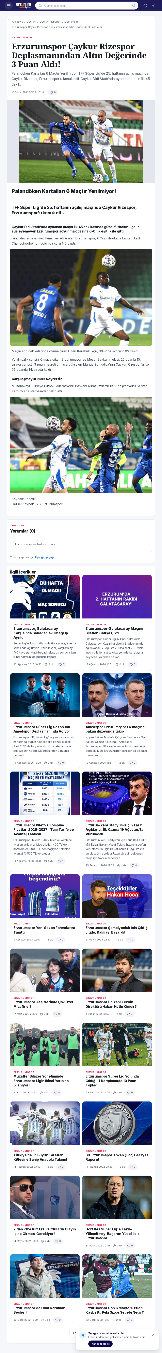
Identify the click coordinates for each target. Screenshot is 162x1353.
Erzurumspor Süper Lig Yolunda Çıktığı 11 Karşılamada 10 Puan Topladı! (112, 1080)
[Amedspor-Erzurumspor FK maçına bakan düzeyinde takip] (117, 695)
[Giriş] (153, 5)
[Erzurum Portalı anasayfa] (24, 5)
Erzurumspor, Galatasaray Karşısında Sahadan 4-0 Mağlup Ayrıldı (40, 632)
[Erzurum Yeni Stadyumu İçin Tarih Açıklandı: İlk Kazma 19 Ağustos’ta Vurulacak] (117, 793)
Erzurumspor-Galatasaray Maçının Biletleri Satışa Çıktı (115, 630)
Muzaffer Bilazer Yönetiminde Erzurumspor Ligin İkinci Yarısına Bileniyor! (41, 1080)
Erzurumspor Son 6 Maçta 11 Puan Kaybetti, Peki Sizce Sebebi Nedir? (115, 1310)
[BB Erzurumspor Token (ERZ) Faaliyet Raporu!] (117, 1123)
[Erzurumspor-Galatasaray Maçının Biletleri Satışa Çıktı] (117, 596)
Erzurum (31, 21)
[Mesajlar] (145, 5)
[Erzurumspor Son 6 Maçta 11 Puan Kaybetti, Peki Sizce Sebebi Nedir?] (117, 1276)
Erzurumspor (72, 21)
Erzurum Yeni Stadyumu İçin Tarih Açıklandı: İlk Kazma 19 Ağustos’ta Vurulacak (114, 829)
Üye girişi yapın (45, 557)
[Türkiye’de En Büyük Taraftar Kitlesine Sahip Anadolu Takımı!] (45, 1123)
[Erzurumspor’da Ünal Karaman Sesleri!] (45, 1276)
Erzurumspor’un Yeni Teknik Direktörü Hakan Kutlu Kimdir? (111, 1004)
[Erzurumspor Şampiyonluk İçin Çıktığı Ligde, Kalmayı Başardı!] (117, 896)
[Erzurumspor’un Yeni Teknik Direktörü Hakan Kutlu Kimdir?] (117, 970)
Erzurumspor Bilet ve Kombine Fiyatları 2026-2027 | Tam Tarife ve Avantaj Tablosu (43, 829)
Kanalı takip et (100, 1343)
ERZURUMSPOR (22, 37)
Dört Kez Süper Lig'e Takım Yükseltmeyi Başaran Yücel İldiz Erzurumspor (112, 1233)
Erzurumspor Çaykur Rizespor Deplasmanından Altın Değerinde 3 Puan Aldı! (57, 27)
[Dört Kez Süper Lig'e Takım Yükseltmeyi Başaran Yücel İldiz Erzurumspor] (117, 1197)
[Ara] (134, 5)
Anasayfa (17, 21)
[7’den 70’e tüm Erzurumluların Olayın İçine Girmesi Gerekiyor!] (45, 1197)
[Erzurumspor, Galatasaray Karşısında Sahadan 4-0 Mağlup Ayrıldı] (45, 596)
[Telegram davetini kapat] (152, 1335)
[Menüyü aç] (9, 6)
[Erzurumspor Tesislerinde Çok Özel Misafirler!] (45, 970)
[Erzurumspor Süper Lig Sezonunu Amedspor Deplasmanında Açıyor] (45, 695)
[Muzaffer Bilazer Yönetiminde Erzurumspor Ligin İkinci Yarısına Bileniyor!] (45, 1044)
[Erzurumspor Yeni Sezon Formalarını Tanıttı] (45, 896)
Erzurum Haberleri (50, 21)
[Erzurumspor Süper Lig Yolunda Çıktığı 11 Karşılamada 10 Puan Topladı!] (117, 1044)
